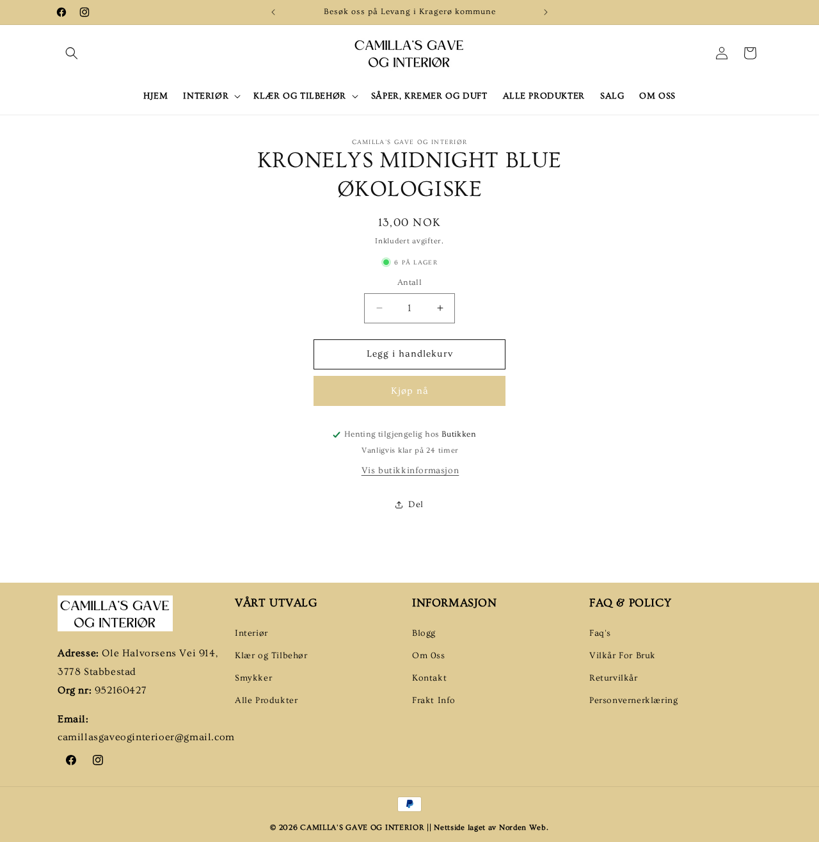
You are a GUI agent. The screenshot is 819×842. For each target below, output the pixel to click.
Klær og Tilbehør (271, 655)
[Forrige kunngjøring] (273, 12)
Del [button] (416, 504)
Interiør (251, 632)
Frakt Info (434, 700)
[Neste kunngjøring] (546, 12)
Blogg (424, 632)
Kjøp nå (410, 390)
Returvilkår (613, 678)
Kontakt (429, 678)
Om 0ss (428, 655)
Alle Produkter (266, 700)
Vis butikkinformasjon (410, 471)
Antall (409, 282)
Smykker (253, 678)
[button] (72, 53)
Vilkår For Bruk (622, 655)
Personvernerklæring (633, 700)
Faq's (600, 632)
